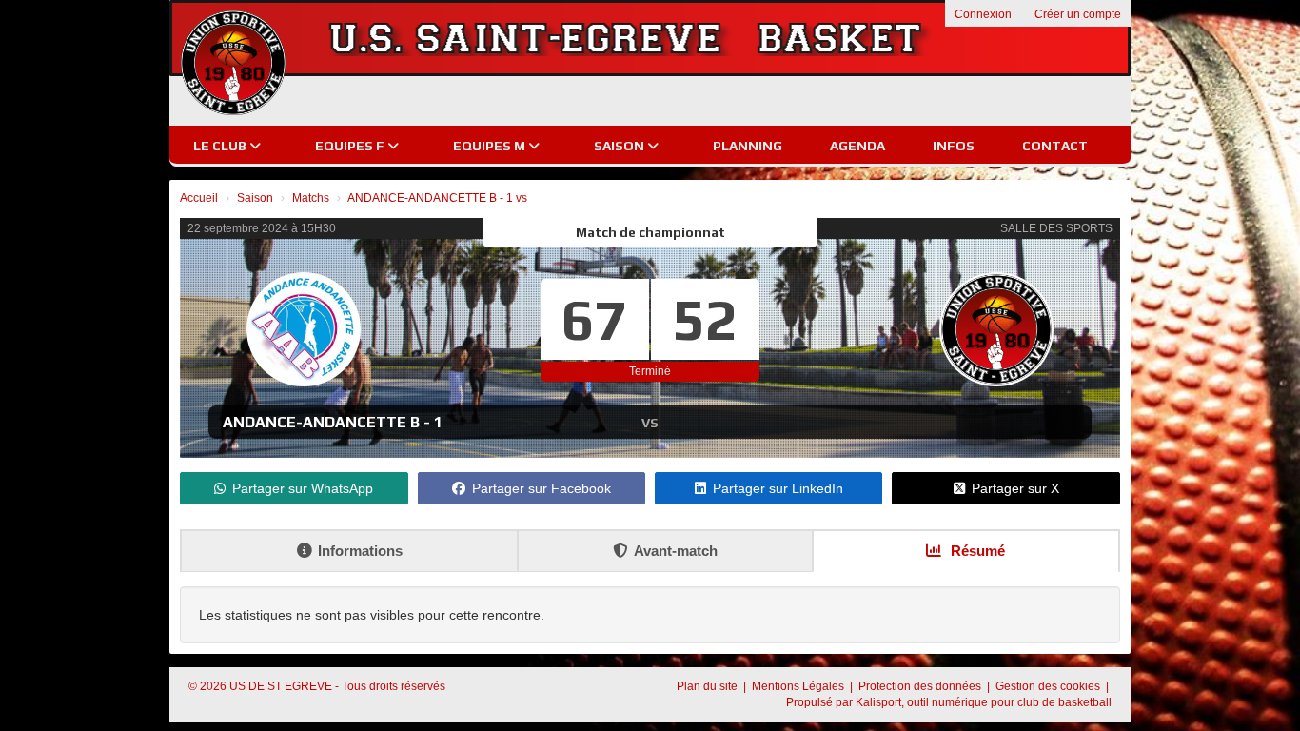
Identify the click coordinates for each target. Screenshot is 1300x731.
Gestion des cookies (1049, 686)
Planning (747, 145)
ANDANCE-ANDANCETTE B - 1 (333, 422)
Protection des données (921, 686)
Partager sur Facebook (541, 488)
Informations (360, 551)
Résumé (976, 551)
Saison (620, 145)
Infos (954, 145)
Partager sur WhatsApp (302, 488)
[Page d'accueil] (233, 62)
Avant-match (676, 551)
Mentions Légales (799, 686)
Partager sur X (1015, 488)
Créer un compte (1077, 14)
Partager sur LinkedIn (778, 488)
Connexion (983, 14)
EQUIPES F (351, 145)
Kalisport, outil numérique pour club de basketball (984, 702)
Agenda (857, 145)
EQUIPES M (490, 145)
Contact (1055, 145)
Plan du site (708, 686)
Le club (221, 145)
